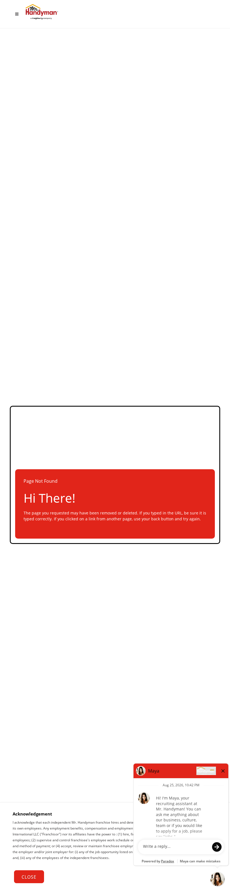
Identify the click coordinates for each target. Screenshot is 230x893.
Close (29, 877)
